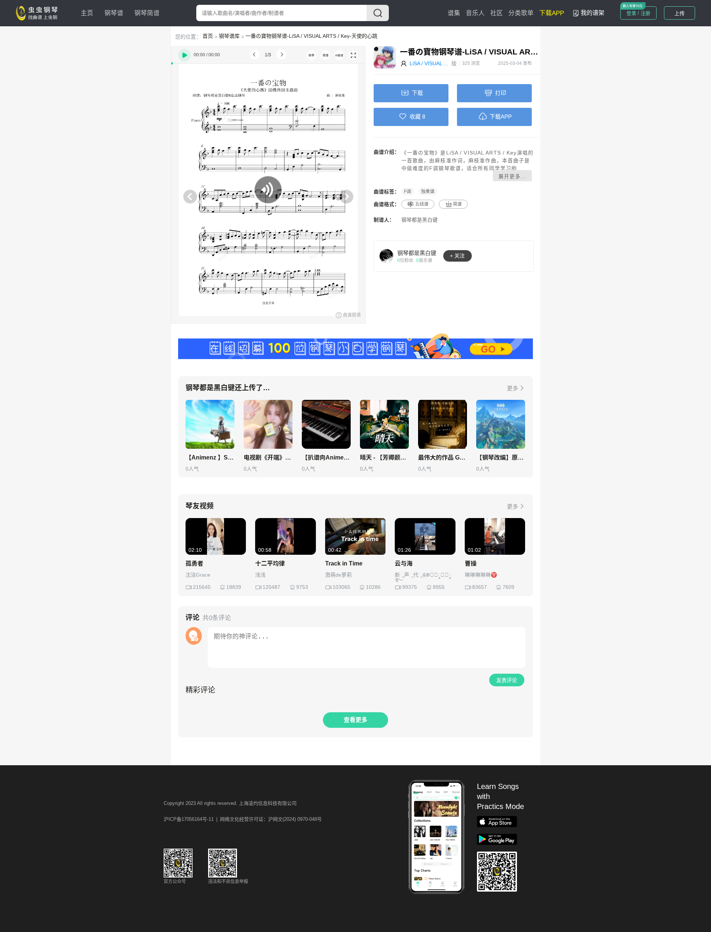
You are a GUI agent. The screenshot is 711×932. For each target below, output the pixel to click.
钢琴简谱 (147, 13)
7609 (508, 587)
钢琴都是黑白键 (419, 220)
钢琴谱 (113, 13)
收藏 (415, 116)
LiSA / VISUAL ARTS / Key (430, 63)
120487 (271, 587)
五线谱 (421, 204)
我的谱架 (592, 13)
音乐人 (475, 13)
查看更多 (355, 720)
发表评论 (506, 680)
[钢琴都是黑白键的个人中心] (387, 255)
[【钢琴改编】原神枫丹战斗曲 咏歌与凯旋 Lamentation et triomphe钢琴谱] (500, 424)
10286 (373, 587)
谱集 (454, 13)
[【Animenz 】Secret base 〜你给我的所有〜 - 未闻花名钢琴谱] (210, 424)
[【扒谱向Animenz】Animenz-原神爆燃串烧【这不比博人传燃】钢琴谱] (326, 424)
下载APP (551, 13)
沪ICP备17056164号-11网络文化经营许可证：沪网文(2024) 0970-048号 (243, 819)
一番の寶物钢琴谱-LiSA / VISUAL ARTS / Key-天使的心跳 (311, 36)
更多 (512, 388)
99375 (409, 587)
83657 (479, 587)
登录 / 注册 (638, 13)
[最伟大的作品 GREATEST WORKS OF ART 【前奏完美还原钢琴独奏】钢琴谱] (442, 424)
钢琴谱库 (229, 36)
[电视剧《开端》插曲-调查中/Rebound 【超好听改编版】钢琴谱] (268, 424)
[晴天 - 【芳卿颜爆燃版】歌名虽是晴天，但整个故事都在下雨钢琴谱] (384, 424)
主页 (87, 13)
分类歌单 (521, 13)
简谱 (457, 204)
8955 (439, 587)
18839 (233, 587)
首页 (208, 36)
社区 (496, 13)
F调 (407, 191)
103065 (341, 587)
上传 (679, 13)
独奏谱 (427, 191)
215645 (202, 587)
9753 (302, 587)
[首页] (38, 12)
